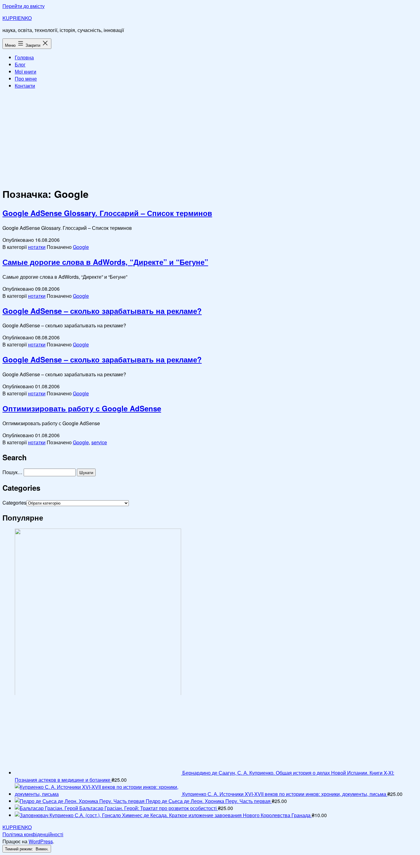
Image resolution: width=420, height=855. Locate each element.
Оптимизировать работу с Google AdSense (81, 408)
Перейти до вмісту (23, 6)
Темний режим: (19, 849)
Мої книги (25, 71)
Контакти (25, 85)
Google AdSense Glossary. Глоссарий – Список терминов (107, 213)
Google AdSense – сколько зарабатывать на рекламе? (102, 311)
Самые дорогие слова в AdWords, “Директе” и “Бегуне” (105, 262)
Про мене (26, 78)
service (99, 442)
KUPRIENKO (17, 18)
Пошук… (12, 472)
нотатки (37, 246)
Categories (14, 502)
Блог (20, 64)
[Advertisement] (210, 137)
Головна (24, 57)
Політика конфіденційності (32, 834)
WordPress (41, 841)
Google (81, 246)
